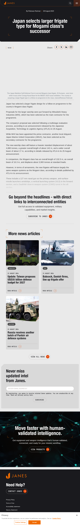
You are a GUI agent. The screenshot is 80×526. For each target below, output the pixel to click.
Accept (34, 522)
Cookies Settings (20, 522)
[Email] (71, 47)
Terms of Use (10, 503)
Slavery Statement (11, 510)
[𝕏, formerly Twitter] (61, 47)
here (31, 395)
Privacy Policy (10, 499)
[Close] (77, 515)
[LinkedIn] (66, 47)
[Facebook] (56, 47)
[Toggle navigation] (77, 3)
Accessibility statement (13, 506)
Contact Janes (15, 491)
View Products (38, 449)
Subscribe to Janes (38, 216)
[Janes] (9, 3)
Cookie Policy (56, 518)
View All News (38, 357)
